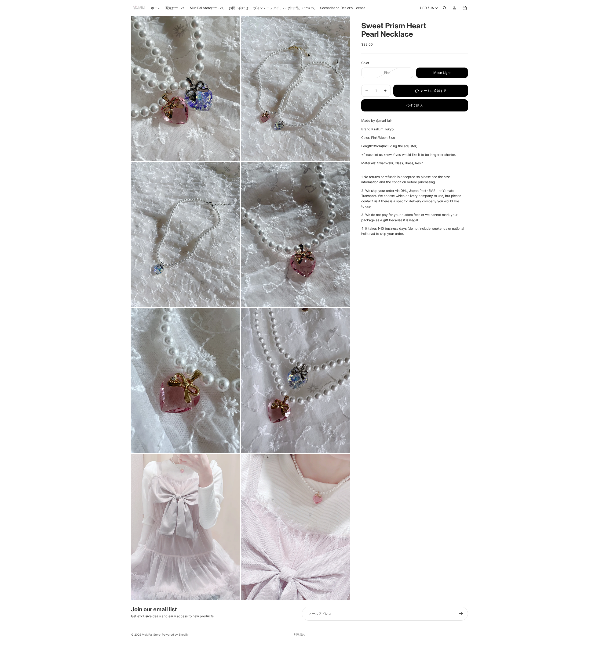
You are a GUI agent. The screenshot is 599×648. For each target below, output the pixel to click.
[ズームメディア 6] (295, 380)
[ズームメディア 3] (185, 234)
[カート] (465, 8)
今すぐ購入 (414, 105)
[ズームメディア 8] (295, 526)
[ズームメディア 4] (295, 234)
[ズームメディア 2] (295, 88)
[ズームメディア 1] (185, 88)
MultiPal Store (151, 634)
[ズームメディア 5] (185, 380)
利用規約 (299, 634)
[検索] (444, 8)
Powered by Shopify (175, 634)
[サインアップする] (461, 614)
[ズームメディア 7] (185, 526)
